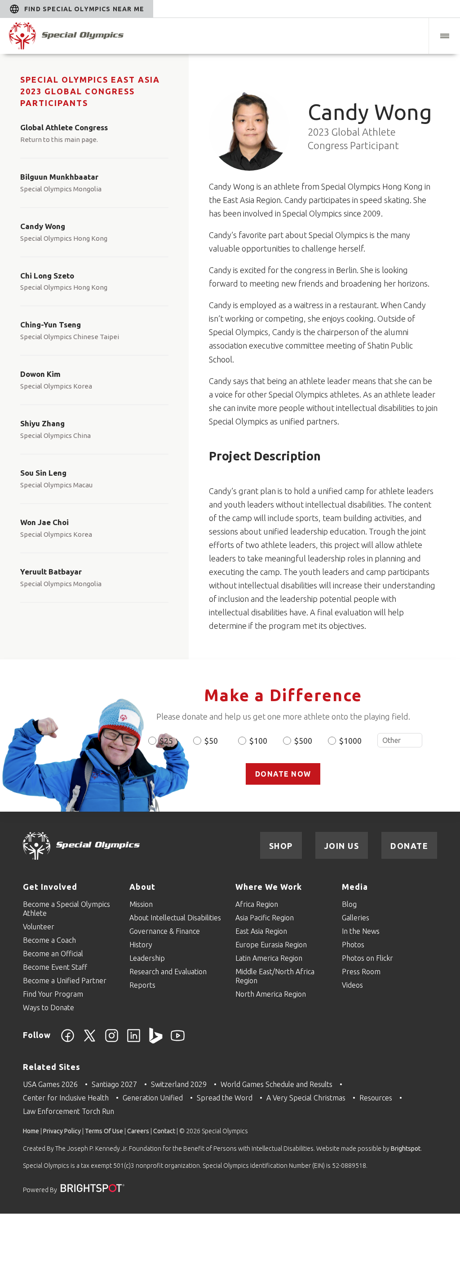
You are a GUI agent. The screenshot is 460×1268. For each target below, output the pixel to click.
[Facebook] (67, 1041)
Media (355, 886)
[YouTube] (178, 1041)
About (142, 886)
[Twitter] (89, 1041)
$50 (211, 740)
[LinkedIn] (134, 1041)
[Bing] (156, 1041)
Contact (164, 1131)
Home (31, 1131)
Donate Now (283, 774)
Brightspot (405, 1148)
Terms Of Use (104, 1131)
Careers (138, 1131)
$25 (166, 740)
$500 (303, 740)
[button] (444, 36)
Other (399, 740)
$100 (258, 740)
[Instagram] (111, 1041)
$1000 (350, 740)
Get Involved (50, 886)
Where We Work (268, 886)
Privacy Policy (62, 1131)
